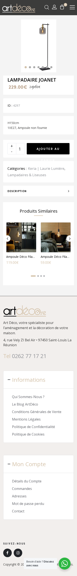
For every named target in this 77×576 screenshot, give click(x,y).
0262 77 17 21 (29, 356)
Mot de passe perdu (28, 503)
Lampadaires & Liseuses (26, 175)
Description (17, 191)
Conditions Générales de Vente (36, 411)
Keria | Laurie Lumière (46, 168)
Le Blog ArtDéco (25, 404)
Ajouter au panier (48, 150)
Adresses (19, 496)
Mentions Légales (26, 419)
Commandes (22, 488)
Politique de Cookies (28, 434)
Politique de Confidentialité (33, 426)
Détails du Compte (26, 481)
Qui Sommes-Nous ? (28, 396)
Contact (18, 511)
